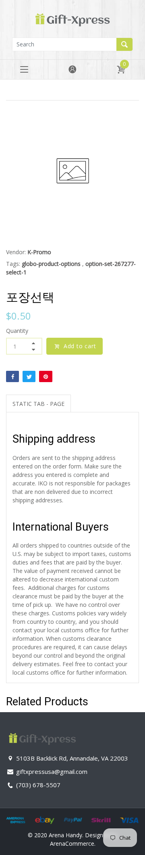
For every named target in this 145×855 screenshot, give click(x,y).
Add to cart (80, 346)
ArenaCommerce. (72, 843)
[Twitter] (29, 376)
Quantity (17, 330)
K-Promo (39, 252)
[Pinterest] (45, 376)
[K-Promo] (72, 18)
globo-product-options (51, 264)
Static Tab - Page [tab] (38, 404)
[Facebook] (12, 376)
